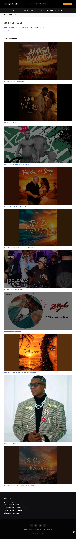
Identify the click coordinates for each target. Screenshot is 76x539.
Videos (26, 10)
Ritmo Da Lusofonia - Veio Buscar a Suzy (15, 206)
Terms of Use (37, 529)
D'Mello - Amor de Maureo (11, 123)
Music (20, 10)
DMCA (44, 529)
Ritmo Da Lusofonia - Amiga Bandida (14, 81)
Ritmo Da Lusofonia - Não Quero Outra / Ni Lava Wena (19, 485)
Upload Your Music (50, 10)
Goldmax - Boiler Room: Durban (13, 289)
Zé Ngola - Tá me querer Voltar (12, 331)
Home (14, 10)
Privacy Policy (28, 529)
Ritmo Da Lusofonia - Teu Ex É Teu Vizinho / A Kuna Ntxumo (20, 248)
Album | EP (34, 10)
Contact (60, 10)
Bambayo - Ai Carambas (11, 443)
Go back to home (9, 31)
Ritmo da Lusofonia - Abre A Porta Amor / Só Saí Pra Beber (20, 372)
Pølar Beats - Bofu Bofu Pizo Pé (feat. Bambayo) (17, 164)
